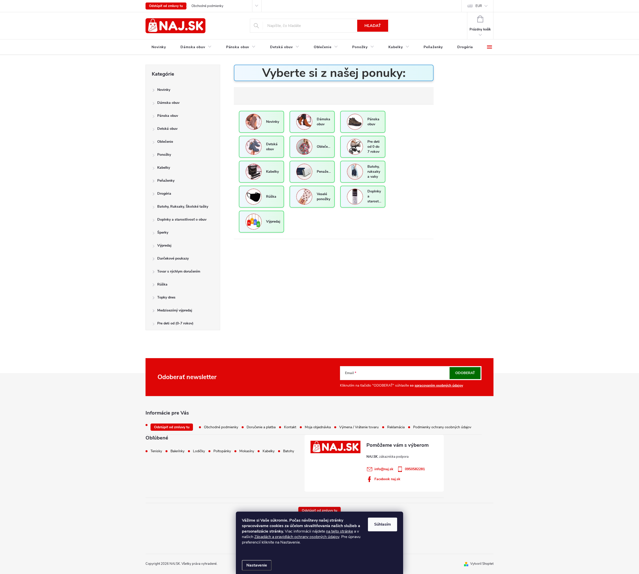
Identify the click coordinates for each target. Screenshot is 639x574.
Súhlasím (382, 524)
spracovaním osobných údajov (439, 385)
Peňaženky (165, 180)
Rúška (162, 284)
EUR (479, 6)
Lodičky (199, 451)
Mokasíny (246, 451)
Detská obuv (167, 128)
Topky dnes (166, 297)
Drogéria (164, 193)
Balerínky (177, 451)
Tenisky (156, 451)
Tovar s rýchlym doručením (178, 271)
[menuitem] (159, 47)
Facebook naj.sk (387, 479)
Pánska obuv (167, 115)
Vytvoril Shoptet (481, 564)
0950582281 (415, 469)
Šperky (162, 232)
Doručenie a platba (261, 427)
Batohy (288, 451)
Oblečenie (165, 141)
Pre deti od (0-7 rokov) (175, 323)
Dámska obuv (168, 102)
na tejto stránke (339, 531)
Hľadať (372, 25)
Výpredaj (164, 245)
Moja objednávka (318, 427)
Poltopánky (222, 451)
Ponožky (164, 154)
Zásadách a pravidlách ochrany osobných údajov (296, 537)
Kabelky (163, 167)
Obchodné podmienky (207, 6)
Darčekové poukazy (173, 258)
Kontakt (290, 427)
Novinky (163, 89)
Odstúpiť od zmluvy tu (166, 6)
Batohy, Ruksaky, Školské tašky (182, 206)
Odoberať (465, 373)
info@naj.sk (383, 469)
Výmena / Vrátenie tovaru (359, 427)
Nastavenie (256, 565)
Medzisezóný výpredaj (174, 310)
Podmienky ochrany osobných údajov (442, 427)
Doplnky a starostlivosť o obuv (181, 219)
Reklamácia (396, 427)
